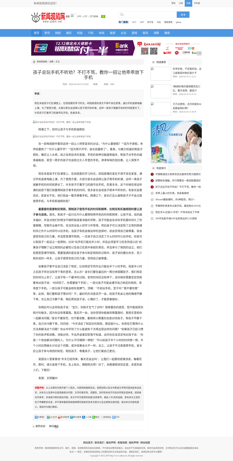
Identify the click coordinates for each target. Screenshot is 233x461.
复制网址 (107, 417)
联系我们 (99, 442)
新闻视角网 (42, 62)
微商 (167, 32)
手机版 (197, 3)
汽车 (90, 32)
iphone (178, 22)
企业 (123, 32)
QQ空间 (53, 417)
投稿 (188, 3)
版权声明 (111, 442)
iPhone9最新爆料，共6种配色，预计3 (174, 199)
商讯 (145, 32)
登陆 (173, 3)
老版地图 (122, 442)
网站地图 (145, 442)
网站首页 (88, 442)
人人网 (88, 417)
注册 (181, 3)
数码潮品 (54, 426)
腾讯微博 (77, 417)
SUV (134, 22)
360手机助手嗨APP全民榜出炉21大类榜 (176, 218)
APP (142, 22)
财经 (58, 32)
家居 (112, 32)
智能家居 (168, 22)
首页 (36, 32)
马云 (159, 22)
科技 (80, 32)
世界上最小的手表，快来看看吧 (172, 193)
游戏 (134, 32)
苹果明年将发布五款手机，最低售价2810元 (178, 206)
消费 (156, 32)
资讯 (47, 32)
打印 (117, 417)
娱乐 (69, 32)
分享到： (42, 417)
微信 (97, 417)
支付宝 (150, 22)
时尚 (101, 32)
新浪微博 (65, 417)
